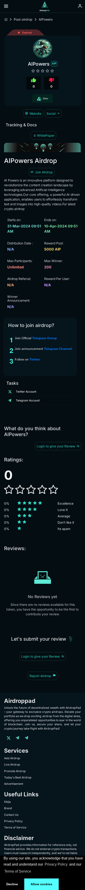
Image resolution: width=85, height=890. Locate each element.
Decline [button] (12, 884)
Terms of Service (17, 871)
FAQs (7, 802)
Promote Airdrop (15, 771)
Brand (8, 808)
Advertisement (13, 783)
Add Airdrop (12, 758)
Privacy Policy (56, 864)
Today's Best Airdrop (18, 777)
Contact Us (11, 814)
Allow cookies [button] (41, 884)
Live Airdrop (12, 764)
